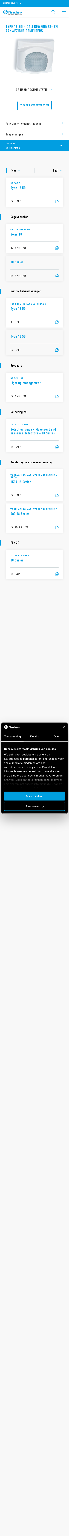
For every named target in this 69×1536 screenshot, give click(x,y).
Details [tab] (34, 736)
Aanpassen (32, 806)
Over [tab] (57, 736)
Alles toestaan (34, 796)
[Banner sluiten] (63, 727)
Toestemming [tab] (12, 736)
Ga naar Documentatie (32, 90)
